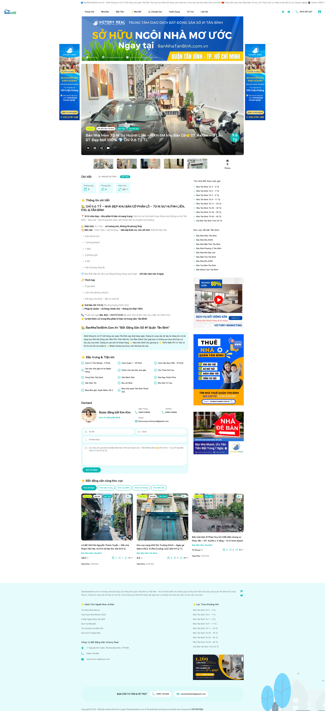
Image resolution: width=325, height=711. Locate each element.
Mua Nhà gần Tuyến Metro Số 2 (99, 390)
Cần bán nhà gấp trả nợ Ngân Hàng (98, 370)
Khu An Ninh (127, 383)
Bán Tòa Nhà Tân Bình (206, 265)
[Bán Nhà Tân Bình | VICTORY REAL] (10, 11)
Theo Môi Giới (159, 488)
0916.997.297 (306, 12)
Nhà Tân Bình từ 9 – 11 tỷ (208, 199)
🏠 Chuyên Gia (155, 12)
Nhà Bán (105, 12)
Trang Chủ (89, 12)
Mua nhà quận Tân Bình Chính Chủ (134, 390)
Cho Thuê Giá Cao (166, 370)
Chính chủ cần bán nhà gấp (133, 370)
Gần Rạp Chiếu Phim (167, 377)
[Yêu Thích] (88, 148)
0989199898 (144, 412)
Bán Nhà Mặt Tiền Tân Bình (208, 244)
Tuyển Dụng (174, 12)
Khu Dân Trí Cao (165, 383)
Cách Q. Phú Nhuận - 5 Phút (97, 363)
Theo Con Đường (141, 488)
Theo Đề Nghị (88, 488)
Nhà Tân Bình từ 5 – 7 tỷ (207, 191)
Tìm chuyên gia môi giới (92, 628)
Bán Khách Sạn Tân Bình (207, 270)
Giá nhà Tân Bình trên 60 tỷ (209, 221)
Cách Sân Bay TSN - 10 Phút (170, 363)
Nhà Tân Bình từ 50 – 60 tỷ (208, 216)
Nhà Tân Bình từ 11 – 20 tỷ (208, 204)
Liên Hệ (204, 12)
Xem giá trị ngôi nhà (90, 633)
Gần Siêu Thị (90, 383)
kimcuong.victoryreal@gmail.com (154, 421)
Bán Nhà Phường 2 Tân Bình (208, 248)
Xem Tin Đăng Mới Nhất (109, 417)
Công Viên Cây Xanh (94, 377)
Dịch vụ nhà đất (88, 624)
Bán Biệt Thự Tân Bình (206, 257)
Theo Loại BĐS (123, 488)
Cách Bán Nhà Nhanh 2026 (93, 615)
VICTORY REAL (197, 709)
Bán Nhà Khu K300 (204, 240)
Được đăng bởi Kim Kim (115, 412)
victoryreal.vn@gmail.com (98, 659)
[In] (94, 148)
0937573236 (116, 315)
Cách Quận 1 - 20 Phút (131, 363)
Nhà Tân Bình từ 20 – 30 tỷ (208, 208)
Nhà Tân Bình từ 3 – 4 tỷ (207, 187)
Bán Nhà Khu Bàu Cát (205, 252)
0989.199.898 (92, 653)
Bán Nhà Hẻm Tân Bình (106, 129)
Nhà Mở (97, 496)
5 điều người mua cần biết (93, 619)
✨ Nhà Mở (136, 12)
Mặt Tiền (120, 12)
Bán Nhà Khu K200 (204, 261)
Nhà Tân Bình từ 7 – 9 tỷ (207, 195)
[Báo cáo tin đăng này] (108, 148)
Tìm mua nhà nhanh (90, 610)
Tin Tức (190, 12)
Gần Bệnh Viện (128, 377)
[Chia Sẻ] (101, 148)
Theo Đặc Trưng (106, 488)
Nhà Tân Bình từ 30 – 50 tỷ (208, 212)
